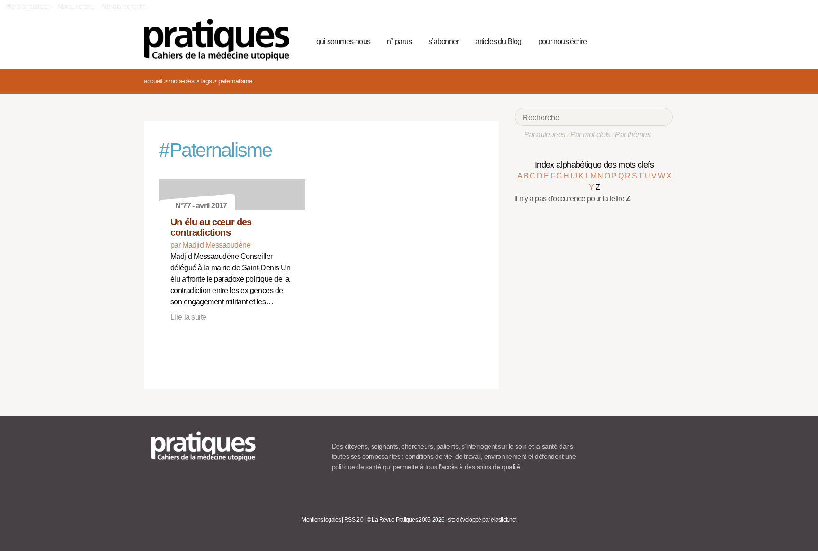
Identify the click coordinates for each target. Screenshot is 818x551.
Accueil (153, 81)
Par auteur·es (545, 135)
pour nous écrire (562, 41)
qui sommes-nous (343, 41)
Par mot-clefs (590, 135)
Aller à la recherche (123, 6)
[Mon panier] (629, 40)
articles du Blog (498, 41)
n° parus (399, 41)
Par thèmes (632, 135)
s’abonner (443, 41)
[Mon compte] (646, 40)
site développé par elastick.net (482, 519)
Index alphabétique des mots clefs (594, 164)
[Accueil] (220, 40)
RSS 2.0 (354, 519)
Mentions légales (321, 519)
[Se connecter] (662, 40)
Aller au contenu (76, 6)
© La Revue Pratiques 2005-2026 (406, 519)
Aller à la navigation (28, 6)
